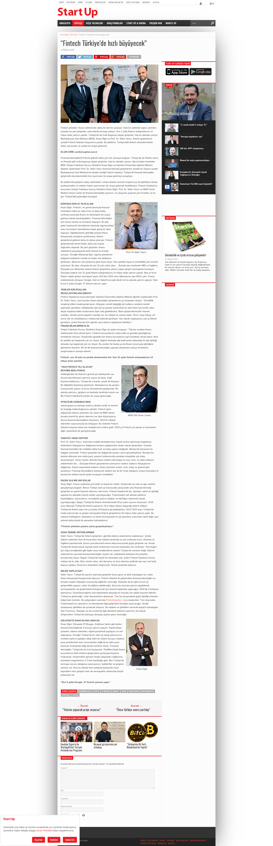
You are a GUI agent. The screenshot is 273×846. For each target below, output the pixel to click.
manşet (116, 691)
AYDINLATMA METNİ (115, 2)
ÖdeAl (124, 691)
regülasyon (134, 691)
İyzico (96, 691)
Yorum (64, 768)
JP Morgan (106, 691)
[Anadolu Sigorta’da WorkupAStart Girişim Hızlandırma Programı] (76, 741)
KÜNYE (80, 2)
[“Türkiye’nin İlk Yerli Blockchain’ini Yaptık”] (142, 741)
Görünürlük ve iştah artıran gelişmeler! (185, 255)
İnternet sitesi (66, 806)
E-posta (65, 798)
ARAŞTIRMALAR (115, 23)
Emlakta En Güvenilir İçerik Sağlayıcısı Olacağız (193, 173)
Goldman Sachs (85, 691)
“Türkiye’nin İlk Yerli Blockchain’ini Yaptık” (137, 745)
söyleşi (75, 694)
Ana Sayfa (65, 34)
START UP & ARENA (136, 23)
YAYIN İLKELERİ (100, 2)
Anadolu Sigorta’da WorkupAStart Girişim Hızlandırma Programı (71, 747)
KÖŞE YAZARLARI (94, 23)
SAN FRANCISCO (147, 691)
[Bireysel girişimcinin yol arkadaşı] (109, 741)
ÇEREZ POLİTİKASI (133, 2)
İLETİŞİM (89, 2)
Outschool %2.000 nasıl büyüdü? (196, 184)
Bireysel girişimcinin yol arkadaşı (105, 745)
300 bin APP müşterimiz (192, 148)
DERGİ (61, 2)
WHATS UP (171, 23)
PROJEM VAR (155, 23)
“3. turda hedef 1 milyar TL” (193, 125)
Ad (62, 791)
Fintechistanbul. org (116, 600)
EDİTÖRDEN (71, 2)
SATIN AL (156, 2)
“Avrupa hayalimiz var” (191, 136)
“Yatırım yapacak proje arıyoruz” (81, 709)
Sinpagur (66, 694)
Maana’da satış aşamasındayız (195, 160)
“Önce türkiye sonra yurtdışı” (133, 709)
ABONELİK (146, 2)
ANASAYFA (64, 23)
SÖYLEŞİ (78, 23)
